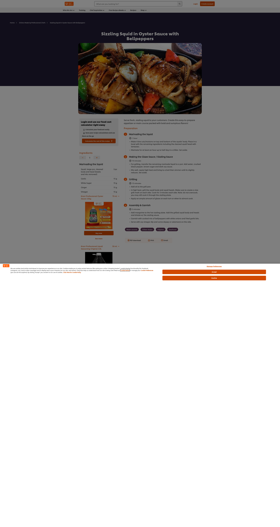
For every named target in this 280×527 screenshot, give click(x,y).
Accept (214, 272)
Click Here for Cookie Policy (72, 272)
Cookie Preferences (147, 270)
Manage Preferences (214, 266)
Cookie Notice (125, 270)
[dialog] (140, 395)
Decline (214, 278)
